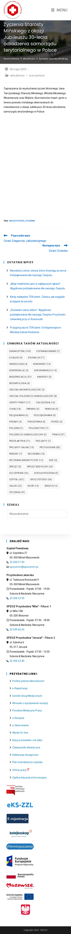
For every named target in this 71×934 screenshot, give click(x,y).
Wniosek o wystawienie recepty (30, 703)
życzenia (30, 221)
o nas (15, 409)
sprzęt (15, 466)
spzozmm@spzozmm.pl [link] (24, 566)
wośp (33, 486)
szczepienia (18, 473)
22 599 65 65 (17, 629)
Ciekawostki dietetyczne (26, 747)
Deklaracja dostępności (25, 754)
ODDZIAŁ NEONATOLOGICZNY (27, 389)
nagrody (44, 377)
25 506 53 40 (17, 660)
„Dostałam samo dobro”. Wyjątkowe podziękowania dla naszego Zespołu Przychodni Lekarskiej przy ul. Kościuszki (37, 315)
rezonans (36, 454)
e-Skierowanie (20, 725)
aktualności (17, 75)
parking (33, 409)
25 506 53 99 (17, 598)
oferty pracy (20, 402)
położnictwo (38, 428)
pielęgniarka (18, 415)
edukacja (36, 357)
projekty (43, 441)
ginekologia (18, 364)
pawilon (51, 409)
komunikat (42, 364)
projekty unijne (21, 447)
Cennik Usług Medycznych (27, 695)
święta (51, 486)
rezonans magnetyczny (26, 460)
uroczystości (37, 75)
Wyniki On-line (20, 732)
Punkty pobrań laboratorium (28, 681)
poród (57, 421)
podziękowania (45, 415)
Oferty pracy (19, 770)
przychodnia (50, 447)
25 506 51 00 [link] (17, 562)
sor (53, 460)
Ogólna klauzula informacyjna (29, 777)
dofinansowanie (48, 351)
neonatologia (19, 383)
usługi (15, 486)
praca (58, 434)
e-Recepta (18, 718)
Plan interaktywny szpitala (27, 762)
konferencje (19, 370)
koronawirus (45, 370)
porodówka (36, 421)
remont (15, 454)
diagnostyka (20, 351)
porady (15, 421)
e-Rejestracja (19, 688)
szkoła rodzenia (46, 473)
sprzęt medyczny (40, 466)
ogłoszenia (45, 402)
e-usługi (16, 357)
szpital (16, 479)
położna (16, 428)
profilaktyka (19, 441)
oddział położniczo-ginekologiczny (33, 396)
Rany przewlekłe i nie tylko (27, 740)
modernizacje (20, 377)
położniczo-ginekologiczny (28, 434)
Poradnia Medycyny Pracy (27, 710)
